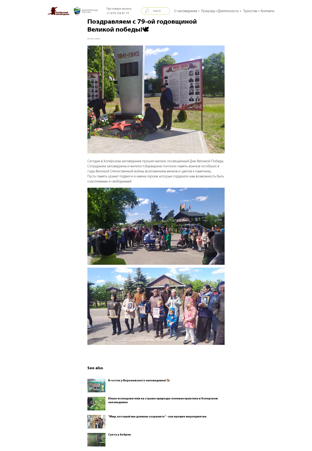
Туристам (250, 11)
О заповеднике (185, 11)
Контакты (267, 11)
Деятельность (228, 11)
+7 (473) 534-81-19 (118, 13)
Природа (208, 11)
